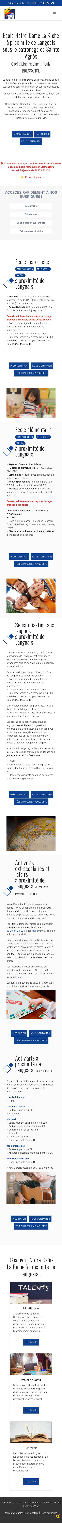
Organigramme (22, 134)
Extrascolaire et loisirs (31, 231)
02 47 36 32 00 (32, 3)
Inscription (19, 1033)
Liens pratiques (49, 1512)
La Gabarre (46, 1502)
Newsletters (31, 1512)
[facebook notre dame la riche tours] (41, 3)
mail (34, 930)
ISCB (56, 1502)
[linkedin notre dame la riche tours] (44, 3)
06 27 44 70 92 (15, 930)
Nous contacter (31, 141)
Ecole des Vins (31, 1506)
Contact (22, 3)
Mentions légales (14, 1512)
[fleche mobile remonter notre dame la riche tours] (58, 1515)
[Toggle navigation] (54, 13)
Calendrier (42, 134)
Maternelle (31, 205)
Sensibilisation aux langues (31, 222)
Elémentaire (31, 214)
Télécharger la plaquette (31, 373)
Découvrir (31, 1342)
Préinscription (13, 3)
